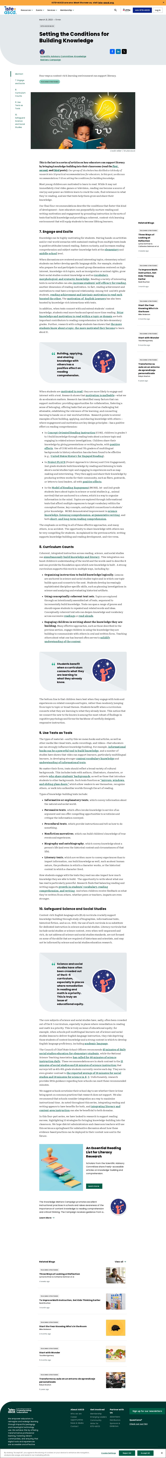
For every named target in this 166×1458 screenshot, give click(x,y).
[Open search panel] (115, 10)
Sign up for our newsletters (147, 1411)
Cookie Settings (108, 1453)
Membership (66, 10)
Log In (158, 10)
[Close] (162, 1453)
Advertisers (115, 1416)
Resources (26, 10)
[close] (163, 2)
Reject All (127, 1453)
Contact (74, 1426)
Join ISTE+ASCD (142, 10)
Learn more (93, 1186)
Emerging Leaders (98, 1417)
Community (96, 1420)
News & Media (77, 1423)
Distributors (115, 1420)
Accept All (145, 1453)
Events (39, 10)
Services (51, 10)
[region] (83, 1453)
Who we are (76, 1413)
